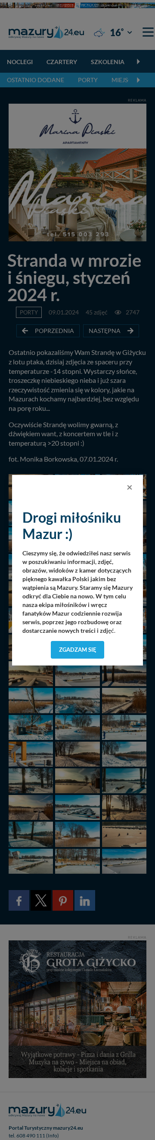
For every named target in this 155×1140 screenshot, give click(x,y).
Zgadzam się (77, 649)
